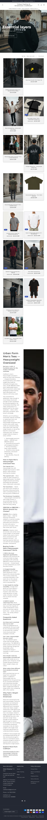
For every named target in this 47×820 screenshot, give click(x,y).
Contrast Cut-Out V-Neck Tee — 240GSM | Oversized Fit (13, 310)
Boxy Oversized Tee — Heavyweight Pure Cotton (13, 129)
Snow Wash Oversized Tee (34, 271)
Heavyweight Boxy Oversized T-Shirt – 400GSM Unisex (13, 205)
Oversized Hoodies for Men (11, 751)
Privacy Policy (34, 769)
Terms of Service (35, 778)
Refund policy (34, 815)
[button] (2, 5)
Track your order (21, 777)
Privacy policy (41, 815)
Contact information (40, 817)
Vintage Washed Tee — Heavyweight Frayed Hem (34, 167)
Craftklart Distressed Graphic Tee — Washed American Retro (13, 90)
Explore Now (8, 37)
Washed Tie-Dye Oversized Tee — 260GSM (13, 272)
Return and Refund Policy (35, 772)
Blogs (18, 774)
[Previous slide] (4, 31)
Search (18, 769)
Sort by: (23, 56)
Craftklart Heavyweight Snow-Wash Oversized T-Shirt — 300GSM (34, 301)
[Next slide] (43, 31)
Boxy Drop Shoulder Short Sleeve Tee (34, 80)
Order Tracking (20, 771)
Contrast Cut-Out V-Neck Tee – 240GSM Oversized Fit (13, 234)
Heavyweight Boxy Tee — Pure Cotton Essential (34, 195)
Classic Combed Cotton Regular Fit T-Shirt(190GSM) (34, 233)
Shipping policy (32, 817)
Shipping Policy (34, 776)
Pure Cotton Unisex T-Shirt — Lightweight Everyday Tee (33, 119)
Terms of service (24, 817)
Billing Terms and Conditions (35, 782)
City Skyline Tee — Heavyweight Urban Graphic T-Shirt (13, 339)
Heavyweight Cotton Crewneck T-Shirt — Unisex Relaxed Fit (13, 157)
